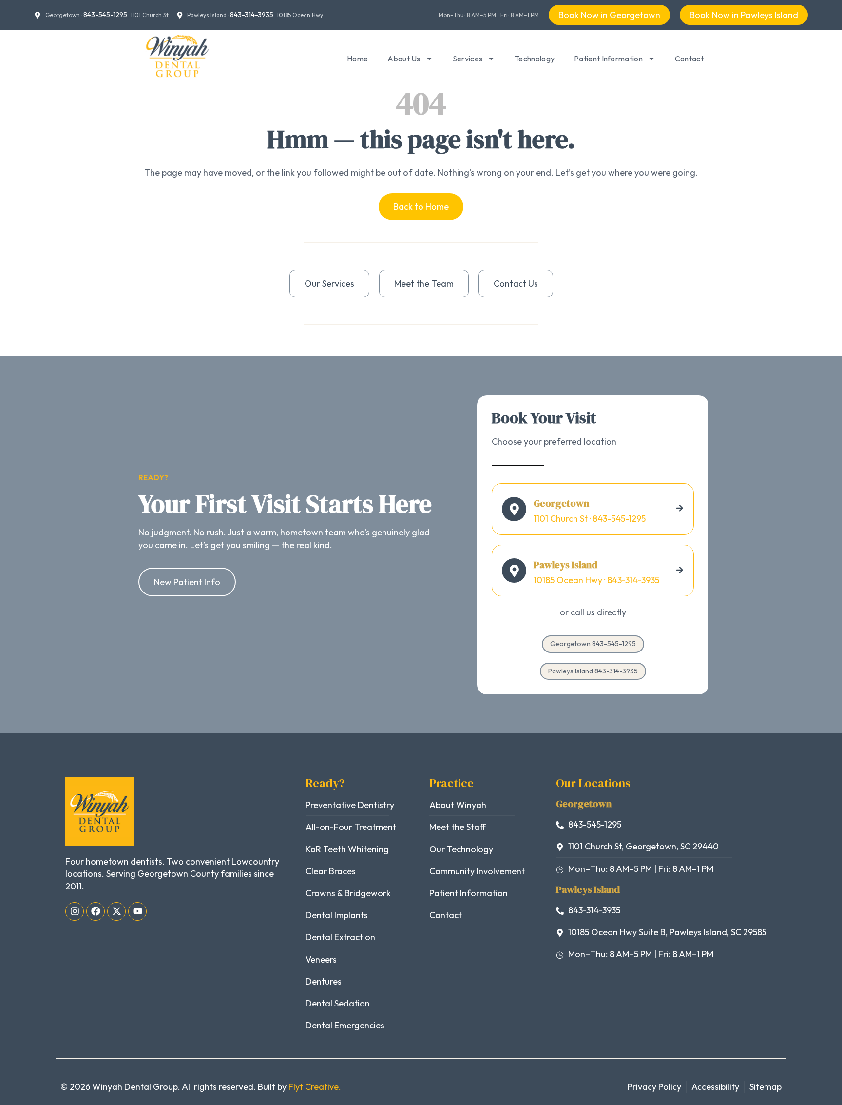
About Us (403, 58)
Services (467, 58)
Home (357, 58)
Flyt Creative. (314, 1086)
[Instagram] (74, 911)
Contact (689, 58)
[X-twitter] (116, 911)
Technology (535, 58)
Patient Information (608, 58)
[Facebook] (95, 911)
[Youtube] (137, 911)
